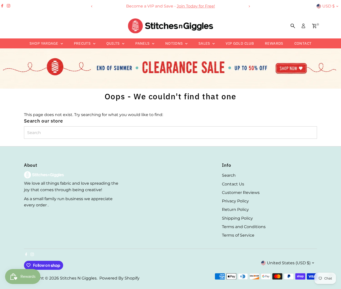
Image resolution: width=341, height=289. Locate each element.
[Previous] (92, 6)
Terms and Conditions (244, 226)
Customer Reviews (241, 192)
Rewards (274, 43)
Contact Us (233, 184)
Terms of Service (238, 235)
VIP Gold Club (240, 43)
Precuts (83, 43)
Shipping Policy (237, 218)
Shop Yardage (44, 43)
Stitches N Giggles (78, 278)
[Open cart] (314, 26)
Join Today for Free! (196, 6)
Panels (143, 43)
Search (229, 175)
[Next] (249, 6)
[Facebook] (2, 6)
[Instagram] (8, 6)
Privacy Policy (235, 201)
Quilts (113, 43)
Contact (303, 43)
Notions (174, 43)
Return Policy (235, 209)
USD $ (328, 6)
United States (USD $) (289, 263)
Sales (204, 43)
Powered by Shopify (119, 278)
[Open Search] (293, 26)
